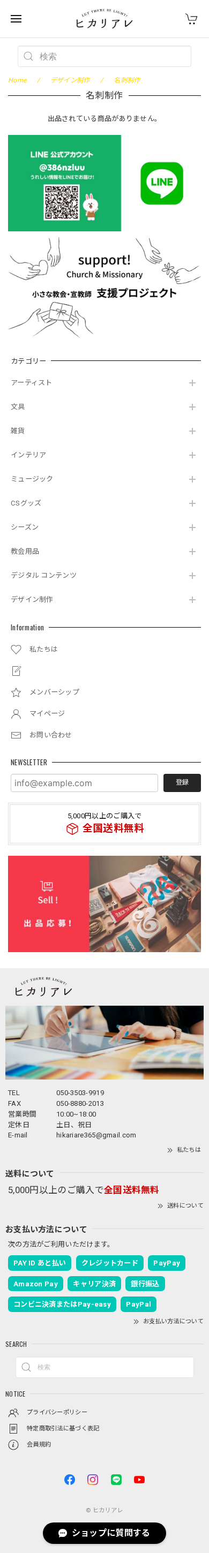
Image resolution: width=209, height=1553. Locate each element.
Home (17, 80)
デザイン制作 (32, 599)
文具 (18, 407)
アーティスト (32, 383)
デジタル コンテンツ (44, 575)
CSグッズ (26, 503)
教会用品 (25, 551)
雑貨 (18, 431)
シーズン (25, 527)
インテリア (29, 455)
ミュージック (32, 479)
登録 (182, 782)
